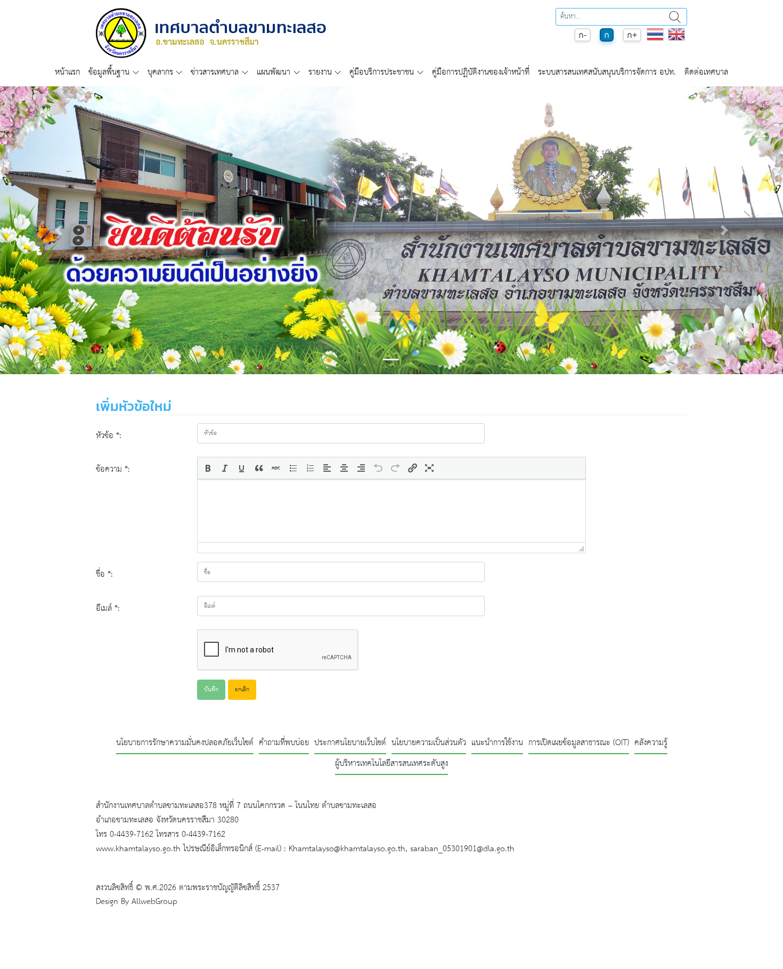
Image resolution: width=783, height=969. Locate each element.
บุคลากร (160, 72)
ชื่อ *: (104, 574)
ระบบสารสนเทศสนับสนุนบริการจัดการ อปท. (607, 72)
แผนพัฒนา (273, 72)
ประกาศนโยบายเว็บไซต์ (350, 743)
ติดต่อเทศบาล (706, 72)
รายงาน (320, 72)
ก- (582, 34)
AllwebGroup (154, 901)
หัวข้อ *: (108, 435)
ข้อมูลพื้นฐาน (108, 72)
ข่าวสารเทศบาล (215, 72)
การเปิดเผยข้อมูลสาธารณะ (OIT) (578, 743)
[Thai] (655, 40)
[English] (676, 40)
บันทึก (211, 689)
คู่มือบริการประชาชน (381, 72)
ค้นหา (675, 17)
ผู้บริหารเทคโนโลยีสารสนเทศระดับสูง (391, 764)
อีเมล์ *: (108, 608)
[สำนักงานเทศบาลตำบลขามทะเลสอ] (211, 33)
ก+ (632, 34)
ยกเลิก (242, 689)
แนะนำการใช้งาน (497, 743)
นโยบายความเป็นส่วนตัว (428, 743)
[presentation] (208, 468)
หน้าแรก (67, 72)
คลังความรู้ (650, 743)
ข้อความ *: (113, 469)
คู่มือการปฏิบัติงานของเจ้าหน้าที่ (480, 72)
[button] (59, 230)
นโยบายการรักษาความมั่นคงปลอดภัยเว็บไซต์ (185, 743)
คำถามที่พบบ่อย (284, 743)
